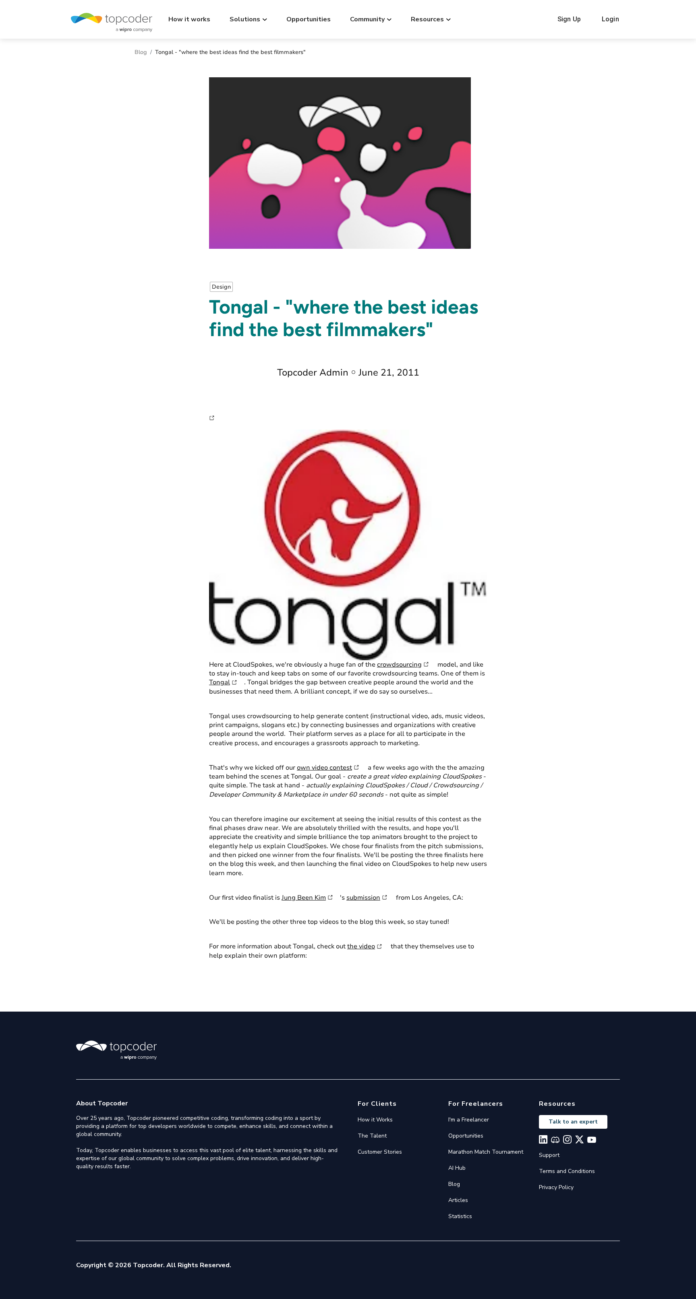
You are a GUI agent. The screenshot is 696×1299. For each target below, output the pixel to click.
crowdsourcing (399, 664)
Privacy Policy (556, 1187)
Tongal (219, 682)
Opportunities (308, 19)
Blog (141, 52)
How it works (189, 19)
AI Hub (457, 1168)
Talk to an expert (573, 1122)
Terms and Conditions (567, 1171)
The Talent (372, 1136)
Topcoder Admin (312, 372)
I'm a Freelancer (468, 1119)
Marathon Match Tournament (485, 1152)
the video (361, 946)
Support (549, 1155)
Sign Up (569, 19)
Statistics (460, 1216)
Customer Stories (380, 1152)
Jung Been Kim (304, 897)
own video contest (324, 767)
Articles (458, 1200)
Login (610, 19)
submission (363, 897)
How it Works (375, 1119)
